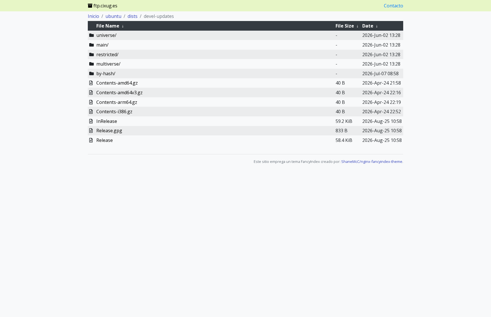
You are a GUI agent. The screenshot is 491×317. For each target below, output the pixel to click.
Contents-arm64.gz (116, 102)
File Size (345, 26)
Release (104, 140)
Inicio (93, 16)
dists (133, 16)
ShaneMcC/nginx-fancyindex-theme (371, 161)
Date (367, 26)
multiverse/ (108, 64)
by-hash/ (105, 73)
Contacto (393, 6)
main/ (102, 45)
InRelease (106, 121)
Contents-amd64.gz (117, 83)
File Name (107, 26)
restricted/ (107, 54)
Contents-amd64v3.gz (119, 92)
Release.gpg (109, 130)
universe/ (106, 35)
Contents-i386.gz (114, 111)
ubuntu (113, 16)
